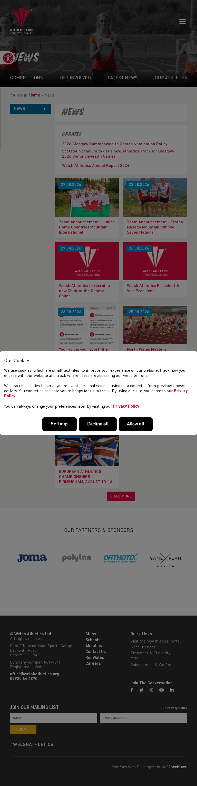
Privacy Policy (126, 407)
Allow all (135, 424)
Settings (59, 424)
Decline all (98, 424)
